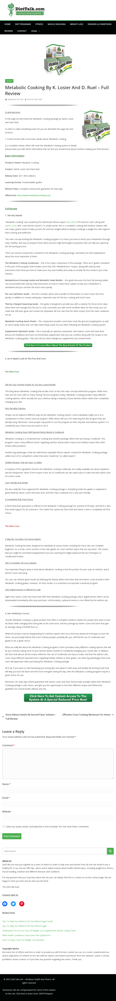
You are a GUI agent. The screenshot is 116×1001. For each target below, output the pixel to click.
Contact (22, 31)
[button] (38, 31)
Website (6, 811)
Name (6, 784)
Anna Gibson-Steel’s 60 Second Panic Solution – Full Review (31, 716)
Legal (34, 31)
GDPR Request (46, 993)
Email (6, 797)
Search (110, 851)
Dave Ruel (70, 222)
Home (8, 24)
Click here (20, 993)
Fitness (39, 24)
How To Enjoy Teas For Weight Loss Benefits (23, 940)
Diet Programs (23, 24)
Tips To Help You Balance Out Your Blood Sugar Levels (27, 921)
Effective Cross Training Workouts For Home (86, 714)
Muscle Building (56, 24)
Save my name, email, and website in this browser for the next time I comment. (47, 826)
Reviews (9, 31)
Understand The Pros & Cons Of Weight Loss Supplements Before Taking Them (39, 930)
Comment (8, 745)
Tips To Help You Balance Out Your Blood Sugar (24, 926)
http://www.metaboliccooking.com (34, 195)
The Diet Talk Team (34, 99)
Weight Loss (76, 24)
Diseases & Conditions (99, 24)
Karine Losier (11, 225)
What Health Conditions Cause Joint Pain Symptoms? (26, 935)
